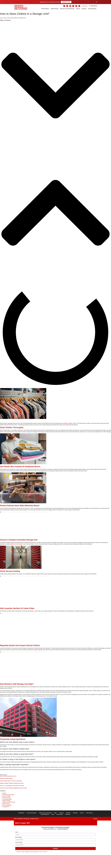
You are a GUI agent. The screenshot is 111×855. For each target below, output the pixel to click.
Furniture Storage (6, 796)
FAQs (55, 812)
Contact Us (84, 8)
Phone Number (18, 842)
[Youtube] (70, 6)
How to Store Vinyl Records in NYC (8, 776)
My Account (84, 6)
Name (16, 832)
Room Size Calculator (31, 812)
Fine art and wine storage (8, 794)
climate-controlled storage (16, 544)
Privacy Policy (59, 814)
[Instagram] (67, 6)
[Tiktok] (64, 6)
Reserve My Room (92, 8)
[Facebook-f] (73, 6)
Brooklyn (68, 812)
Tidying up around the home (8, 802)
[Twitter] (76, 6)
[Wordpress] (79, 6)
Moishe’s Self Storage (78, 423)
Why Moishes (21, 812)
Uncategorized (5, 806)
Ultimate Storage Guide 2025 (45, 812)
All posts (4, 793)
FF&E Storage (89, 812)
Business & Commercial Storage (67, 8)
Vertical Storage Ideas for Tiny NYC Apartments (11, 780)
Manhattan (75, 812)
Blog (5, 17)
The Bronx (61, 812)
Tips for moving (5, 803)
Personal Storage (45, 8)
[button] (55, 85)
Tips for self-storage (6, 805)
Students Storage (54, 8)
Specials (78, 8)
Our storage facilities (7, 799)
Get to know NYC (6, 797)
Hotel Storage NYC (45, 814)
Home (1, 17)
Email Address (18, 837)
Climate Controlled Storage (6, 778)
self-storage (65, 424)
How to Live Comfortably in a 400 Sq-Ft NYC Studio (12, 785)
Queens (82, 812)
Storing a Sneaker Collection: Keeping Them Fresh (11, 783)
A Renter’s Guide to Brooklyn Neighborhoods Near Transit (13, 788)
